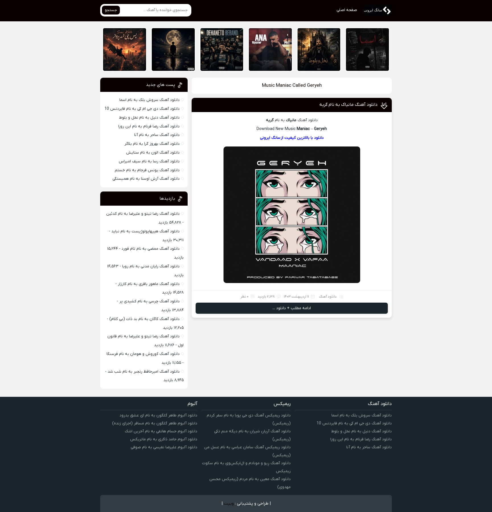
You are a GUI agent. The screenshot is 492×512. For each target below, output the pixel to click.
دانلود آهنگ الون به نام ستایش (153, 152)
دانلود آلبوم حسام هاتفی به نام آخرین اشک (161, 431)
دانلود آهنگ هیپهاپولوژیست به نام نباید (145, 231)
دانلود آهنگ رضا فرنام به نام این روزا (149, 126)
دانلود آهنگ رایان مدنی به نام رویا (151, 266)
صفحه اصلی (347, 10)
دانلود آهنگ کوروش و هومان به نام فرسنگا (143, 354)
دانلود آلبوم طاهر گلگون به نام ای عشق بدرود (158, 415)
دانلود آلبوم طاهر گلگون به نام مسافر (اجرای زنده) (154, 423)
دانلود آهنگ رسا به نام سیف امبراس (149, 161)
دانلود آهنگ (328, 296)
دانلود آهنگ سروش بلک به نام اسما (149, 100)
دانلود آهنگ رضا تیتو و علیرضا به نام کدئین (143, 213)
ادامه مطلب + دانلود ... (291, 308)
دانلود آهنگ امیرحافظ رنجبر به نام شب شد (144, 371)
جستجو (111, 10)
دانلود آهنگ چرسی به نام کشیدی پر (149, 301)
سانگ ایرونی (270, 138)
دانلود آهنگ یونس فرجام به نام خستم (147, 170)
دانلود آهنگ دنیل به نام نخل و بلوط (149, 117)
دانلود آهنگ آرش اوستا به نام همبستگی (146, 178)
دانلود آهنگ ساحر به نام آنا (157, 135)
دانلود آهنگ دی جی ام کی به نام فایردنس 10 (142, 109)
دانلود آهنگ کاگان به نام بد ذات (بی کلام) (144, 319)
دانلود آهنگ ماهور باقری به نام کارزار (149, 284)
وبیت (229, 503)
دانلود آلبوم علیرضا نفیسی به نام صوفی (164, 447)
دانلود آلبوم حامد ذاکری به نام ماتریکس (163, 439)
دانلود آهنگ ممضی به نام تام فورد (151, 248)
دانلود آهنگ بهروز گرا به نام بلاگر (152, 143)
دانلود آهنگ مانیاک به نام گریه (348, 105)
